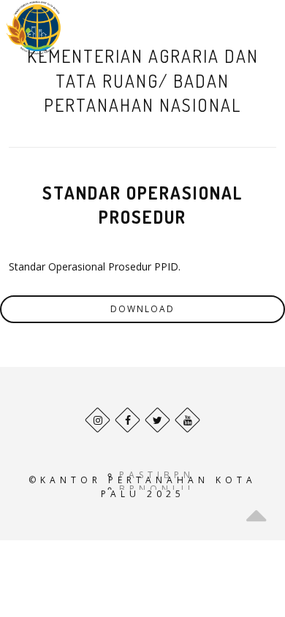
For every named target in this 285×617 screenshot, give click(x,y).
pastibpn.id (168, 475)
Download (142, 309)
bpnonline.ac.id (189, 488)
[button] (251, 27)
